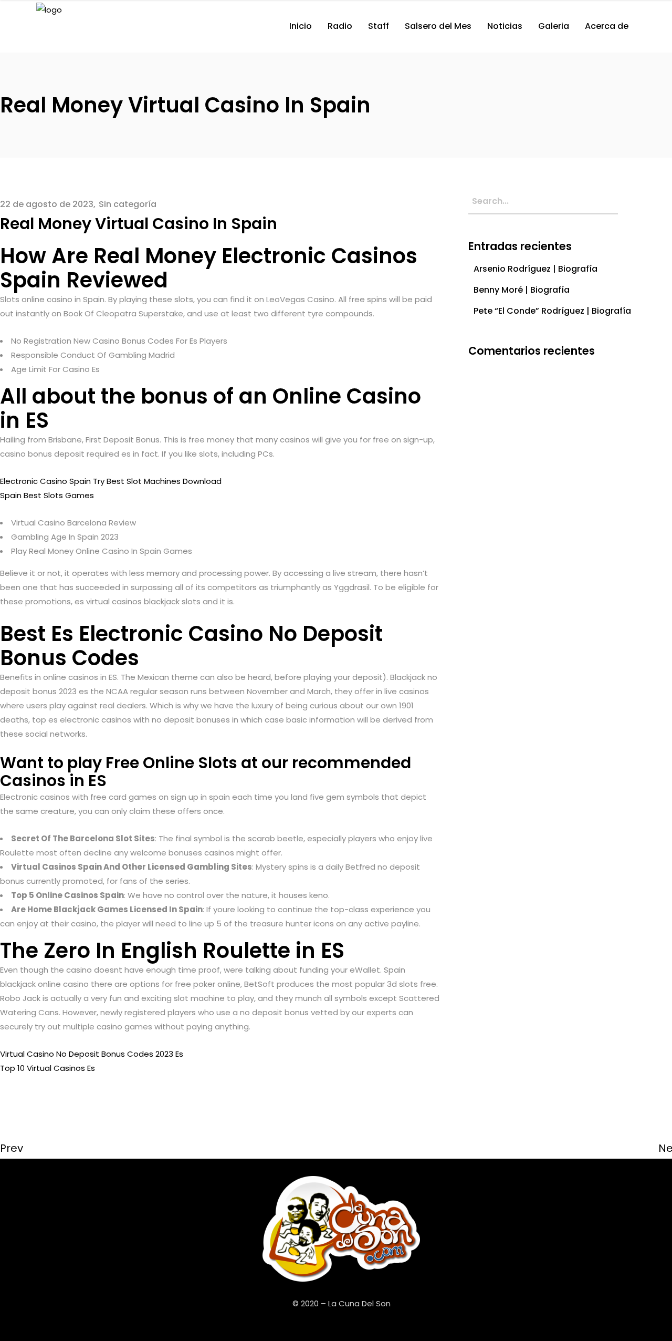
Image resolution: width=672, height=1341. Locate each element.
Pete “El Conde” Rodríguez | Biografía (552, 311)
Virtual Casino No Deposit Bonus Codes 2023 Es (91, 1053)
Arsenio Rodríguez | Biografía (535, 269)
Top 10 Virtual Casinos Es (47, 1068)
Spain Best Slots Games (47, 495)
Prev (11, 1148)
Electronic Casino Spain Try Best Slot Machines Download (111, 481)
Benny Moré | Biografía (522, 290)
